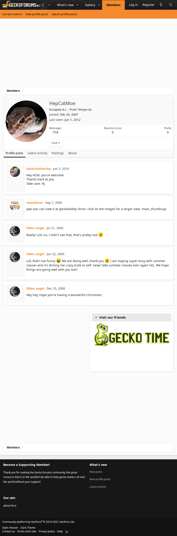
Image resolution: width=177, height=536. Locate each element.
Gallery (90, 5)
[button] (49, 5)
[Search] (171, 5)
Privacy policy (47, 531)
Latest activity (98, 487)
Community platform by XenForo (38, 522)
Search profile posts (64, 14)
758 (55, 132)
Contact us (8, 531)
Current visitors (12, 14)
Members (113, 5)
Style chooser (10, 528)
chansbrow (34, 203)
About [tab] (72, 153)
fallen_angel (35, 228)
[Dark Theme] (161, 5)
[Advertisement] (88, 54)
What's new (65, 5)
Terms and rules (26, 531)
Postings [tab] (58, 153)
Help (60, 531)
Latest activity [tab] (37, 153)
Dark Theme (28, 528)
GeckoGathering (38, 169)
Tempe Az (85, 109)
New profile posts (36, 14)
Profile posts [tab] (14, 153)
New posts (96, 472)
